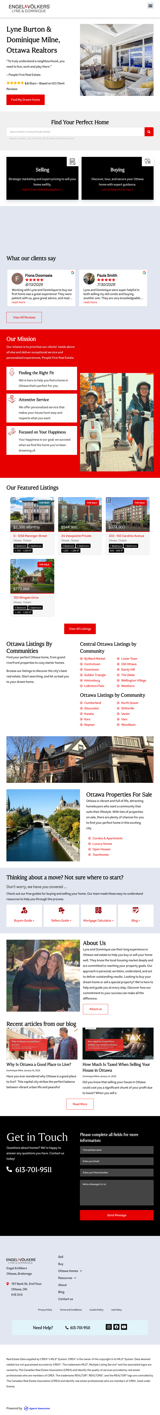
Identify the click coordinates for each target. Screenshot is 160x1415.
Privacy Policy (45, 1309)
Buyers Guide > (24, 920)
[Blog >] (136, 910)
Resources (65, 1278)
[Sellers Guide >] (61, 910)
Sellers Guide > (61, 920)
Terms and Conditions (71, 1309)
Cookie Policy (96, 1309)
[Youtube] (124, 1327)
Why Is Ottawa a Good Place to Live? (38, 1064)
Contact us (65, 1299)
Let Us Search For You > (117, 189)
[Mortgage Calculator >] (98, 910)
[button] (150, 5)
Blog (61, 1292)
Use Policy (116, 1309)
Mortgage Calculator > (98, 920)
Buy (60, 1264)
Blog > (136, 920)
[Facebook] (116, 1327)
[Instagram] (109, 1327)
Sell (60, 1257)
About (62, 1285)
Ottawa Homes (68, 1271)
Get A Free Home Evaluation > (42, 189)
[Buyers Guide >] (24, 910)
